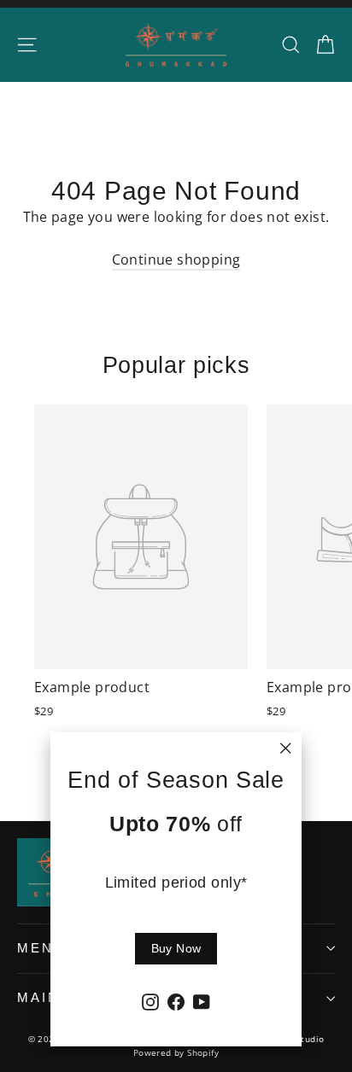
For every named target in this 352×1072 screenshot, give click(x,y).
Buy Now (176, 948)
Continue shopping (176, 259)
